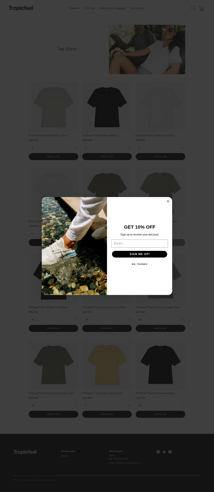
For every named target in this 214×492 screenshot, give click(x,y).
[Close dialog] (168, 201)
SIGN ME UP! (140, 254)
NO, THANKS (140, 264)
